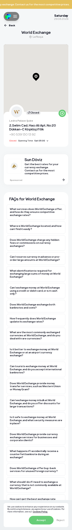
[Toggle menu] (15, 16)
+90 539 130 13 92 (22, 134)
